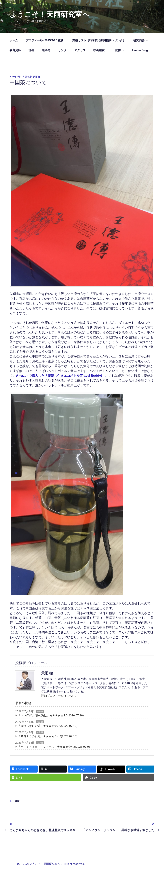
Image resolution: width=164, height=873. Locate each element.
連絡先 (46, 50)
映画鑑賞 (99, 50)
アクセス (80, 50)
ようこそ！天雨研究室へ (50, 14)
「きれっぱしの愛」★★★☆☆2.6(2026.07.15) (47, 725)
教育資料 (15, 50)
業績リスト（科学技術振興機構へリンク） (99, 40)
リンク (62, 50)
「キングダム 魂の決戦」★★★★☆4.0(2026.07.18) (51, 715)
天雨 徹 (36, 76)
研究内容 (139, 40)
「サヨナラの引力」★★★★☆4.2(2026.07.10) (47, 736)
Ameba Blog (139, 50)
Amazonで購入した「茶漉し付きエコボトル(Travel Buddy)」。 (62, 375)
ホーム (14, 40)
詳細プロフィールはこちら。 (59, 695)
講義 (31, 50)
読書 (118, 50)
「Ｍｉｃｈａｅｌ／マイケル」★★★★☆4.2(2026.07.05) (54, 746)
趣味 (17, 801)
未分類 (40, 711)
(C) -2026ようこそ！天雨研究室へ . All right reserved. (51, 863)
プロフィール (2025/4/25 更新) (45, 40)
